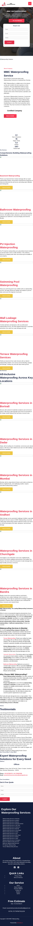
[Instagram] (18, 867)
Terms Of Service (18, 877)
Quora (18, 893)
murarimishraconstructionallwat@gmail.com (16, 775)
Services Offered (18, 888)
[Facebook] (15, 867)
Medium (18, 892)
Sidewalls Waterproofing (9, 654)
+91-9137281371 (8, 773)
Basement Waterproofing (10, 176)
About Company (18, 887)
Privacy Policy (18, 875)
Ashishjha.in (20, 922)
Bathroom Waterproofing (15, 209)
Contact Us (18, 890)
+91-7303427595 (18, 773)
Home (18, 885)
